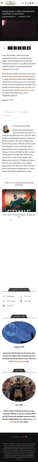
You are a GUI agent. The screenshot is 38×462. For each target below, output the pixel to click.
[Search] (36, 3)
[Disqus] (19, 249)
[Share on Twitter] (19, 48)
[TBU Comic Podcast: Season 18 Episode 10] (19, 200)
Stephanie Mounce (10, 16)
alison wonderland (9, 112)
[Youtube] (30, 3)
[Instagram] (25, 3)
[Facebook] (21, 3)
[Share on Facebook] (15, 48)
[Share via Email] (29, 48)
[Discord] (32, 3)
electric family (23, 112)
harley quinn (7, 115)
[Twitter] (23, 3)
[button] (3, 205)
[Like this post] (11, 48)
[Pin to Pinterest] (24, 48)
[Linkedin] (28, 3)
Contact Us (19, 459)
